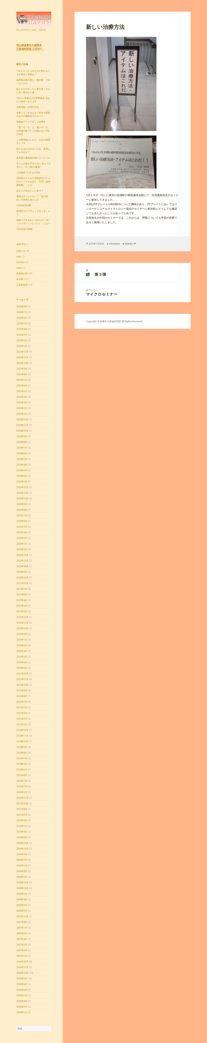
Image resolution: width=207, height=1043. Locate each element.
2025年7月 (21, 379)
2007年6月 (21, 933)
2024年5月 (21, 459)
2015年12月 (22, 673)
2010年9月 (21, 820)
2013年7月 (21, 780)
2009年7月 (21, 859)
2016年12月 (22, 617)
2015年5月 (21, 707)
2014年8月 (21, 752)
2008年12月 (22, 882)
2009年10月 (22, 848)
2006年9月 (21, 978)
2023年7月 (21, 515)
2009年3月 (21, 871)
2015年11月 (22, 679)
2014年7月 (21, 758)
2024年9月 (21, 436)
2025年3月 (21, 402)
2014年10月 (22, 741)
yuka (19, 267)
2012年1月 (21, 792)
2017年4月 (21, 600)
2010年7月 (21, 826)
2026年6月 (21, 317)
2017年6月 (21, 594)
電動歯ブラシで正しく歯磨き (31, 121)
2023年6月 (21, 521)
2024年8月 (21, 442)
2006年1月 (21, 1012)
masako (20, 262)
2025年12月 (22, 351)
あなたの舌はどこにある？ (29, 190)
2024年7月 (21, 447)
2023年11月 (22, 492)
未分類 (19, 279)
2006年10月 (22, 972)
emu (18, 256)
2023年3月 (21, 538)
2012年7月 (21, 786)
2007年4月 (21, 939)
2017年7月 (21, 588)
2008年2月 (21, 910)
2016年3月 (21, 656)
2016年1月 (21, 667)
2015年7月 (21, 701)
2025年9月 (21, 368)
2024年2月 (21, 475)
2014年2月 (21, 769)
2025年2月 (21, 408)
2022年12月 (22, 555)
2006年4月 (21, 1001)
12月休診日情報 (24, 229)
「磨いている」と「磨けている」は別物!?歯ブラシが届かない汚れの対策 (33, 131)
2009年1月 (21, 876)
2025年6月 (21, 385)
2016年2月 (21, 662)
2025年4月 (21, 396)
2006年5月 (21, 995)
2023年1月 (21, 549)
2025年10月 (22, 363)
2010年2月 (21, 837)
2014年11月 (22, 735)
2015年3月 (21, 713)
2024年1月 (21, 481)
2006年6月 (21, 989)
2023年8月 (21, 509)
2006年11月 (22, 967)
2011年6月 (21, 814)
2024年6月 (21, 453)
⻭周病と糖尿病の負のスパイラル (33, 157)
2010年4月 (21, 831)
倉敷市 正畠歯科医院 (110, 321)
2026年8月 (21, 306)
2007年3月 (21, 944)
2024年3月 (21, 470)
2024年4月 (21, 464)
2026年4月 (21, 329)
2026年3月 (21, 334)
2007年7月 (21, 927)
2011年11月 (22, 797)
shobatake (114, 243)
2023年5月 (21, 526)
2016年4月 (21, 651)
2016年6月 (21, 645)
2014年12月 (22, 730)
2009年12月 (22, 843)
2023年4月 (21, 532)
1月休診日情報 (23, 205)
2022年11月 (22, 560)
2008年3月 (21, 905)
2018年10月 (22, 577)
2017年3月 (21, 605)
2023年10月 (22, 498)
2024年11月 (22, 425)
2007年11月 (22, 916)
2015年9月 (21, 690)
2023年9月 (21, 504)
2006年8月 (21, 984)
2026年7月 (21, 312)
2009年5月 (21, 865)
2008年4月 (21, 899)
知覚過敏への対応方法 (27, 107)
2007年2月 (21, 950)
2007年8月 (21, 922)
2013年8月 (21, 775)
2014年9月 (21, 747)
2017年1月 (21, 611)
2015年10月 (22, 684)
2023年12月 (22, 487)
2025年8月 (21, 374)
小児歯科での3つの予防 (28, 172)
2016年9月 (21, 634)
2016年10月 (22, 628)
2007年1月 (21, 955)
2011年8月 (21, 809)
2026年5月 (21, 323)
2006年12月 (22, 961)
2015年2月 (21, 718)
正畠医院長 (22, 284)
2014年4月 (21, 763)
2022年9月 (21, 571)
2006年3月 (21, 1006)
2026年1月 (21, 346)
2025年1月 (21, 413)
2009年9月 (21, 854)
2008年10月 (22, 888)
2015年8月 (21, 696)
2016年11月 (22, 622)
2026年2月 (21, 340)
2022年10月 (22, 566)
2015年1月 (21, 724)
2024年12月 (22, 419)
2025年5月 (21, 391)
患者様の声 (22, 273)
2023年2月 (21, 543)
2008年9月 (21, 893)
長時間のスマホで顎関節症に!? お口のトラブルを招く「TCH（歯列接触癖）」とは (33, 181)
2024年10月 (22, 430)
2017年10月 (22, 583)
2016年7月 (21, 639)
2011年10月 (22, 803)
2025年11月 (22, 357)
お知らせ (20, 250)
